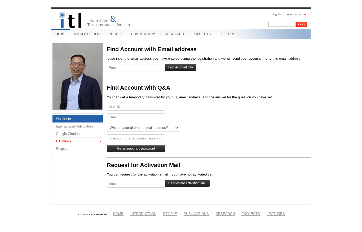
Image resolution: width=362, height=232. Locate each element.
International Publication (74, 126)
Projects (62, 149)
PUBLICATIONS (143, 34)
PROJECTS (201, 34)
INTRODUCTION (87, 34)
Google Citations (68, 134)
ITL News (63, 141)
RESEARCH (174, 34)
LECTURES (228, 34)
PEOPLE (116, 34)
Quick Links (65, 119)
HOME (60, 34)
